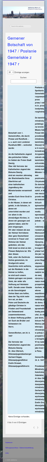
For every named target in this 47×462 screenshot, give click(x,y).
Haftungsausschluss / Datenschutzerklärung (19, 448)
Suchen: (23, 77)
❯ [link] (37, 427)
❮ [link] (34, 427)
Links (7, 453)
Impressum (8, 442)
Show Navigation (36, 19)
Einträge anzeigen (22, 72)
